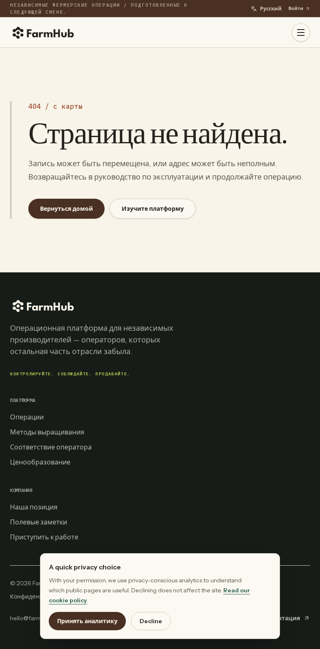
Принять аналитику (87, 621)
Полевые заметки (38, 522)
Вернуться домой (66, 208)
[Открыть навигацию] (301, 32)
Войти (295, 8)
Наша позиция (34, 507)
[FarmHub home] (43, 32)
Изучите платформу (153, 208)
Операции (27, 417)
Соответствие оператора (51, 447)
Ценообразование (40, 462)
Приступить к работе (44, 537)
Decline (151, 621)
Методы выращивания (47, 432)
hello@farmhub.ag (35, 618)
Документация (277, 618)
